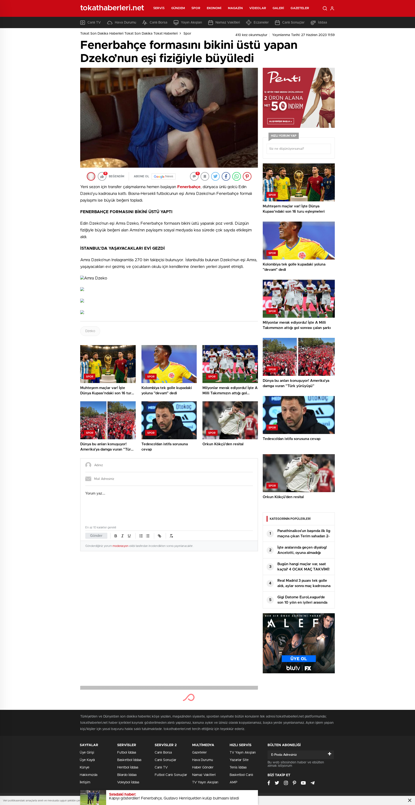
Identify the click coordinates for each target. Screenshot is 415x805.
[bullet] (147, 536)
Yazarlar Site (239, 760)
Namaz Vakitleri (227, 22)
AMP (233, 782)
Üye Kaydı (87, 760)
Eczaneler (261, 22)
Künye (84, 767)
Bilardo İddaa (126, 775)
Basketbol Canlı (241, 775)
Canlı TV (94, 22)
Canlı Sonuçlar (293, 22)
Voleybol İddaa (128, 782)
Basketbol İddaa (129, 760)
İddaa (322, 22)
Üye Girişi (87, 752)
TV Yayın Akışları (205, 782)
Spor (195, 8)
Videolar (257, 8)
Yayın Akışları (191, 22)
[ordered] (141, 536)
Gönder (96, 536)
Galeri (278, 8)
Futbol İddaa (126, 752)
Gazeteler (300, 8)
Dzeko (90, 331)
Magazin (235, 8)
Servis (159, 8)
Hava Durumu (125, 22)
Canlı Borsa (158, 22)
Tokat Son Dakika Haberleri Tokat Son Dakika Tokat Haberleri (129, 33)
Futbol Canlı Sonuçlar (171, 775)
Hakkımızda (88, 775)
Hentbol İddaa (127, 767)
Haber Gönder (203, 767)
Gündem (178, 8)
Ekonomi (214, 8)
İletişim (85, 782)
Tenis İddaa (238, 767)
